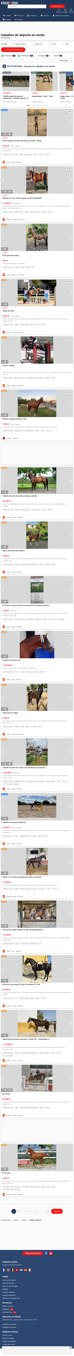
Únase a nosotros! (32, 1253)
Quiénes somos (7, 1335)
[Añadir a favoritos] (70, 111)
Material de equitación (62, 15)
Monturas (46, 15)
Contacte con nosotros (9, 1324)
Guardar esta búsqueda (14, 49)
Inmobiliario (33, 15)
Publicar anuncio (57, 6)
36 (48, 1211)
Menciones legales (8, 1338)
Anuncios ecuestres (8, 1292)
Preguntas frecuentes (9, 1327)
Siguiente (57, 1211)
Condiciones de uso (8, 1344)
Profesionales (25, 55)
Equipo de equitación (8, 1295)
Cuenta (71, 12)
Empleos (20, 19)
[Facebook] (46, 1253)
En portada (41, 55)
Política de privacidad (9, 1341)
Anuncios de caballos (9, 1280)
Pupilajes (8, 19)
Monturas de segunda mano (11, 1298)
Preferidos (59, 12)
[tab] (28, 105)
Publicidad (5, 1309)
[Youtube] (51, 1253)
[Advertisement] (37, 27)
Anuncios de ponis (8, 1283)
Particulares (8, 55)
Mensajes (65, 12)
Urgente (56, 55)
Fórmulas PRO (7, 1312)
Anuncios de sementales (10, 1286)
